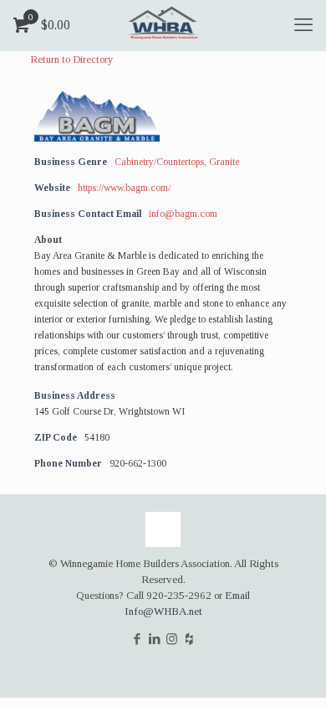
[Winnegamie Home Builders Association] (163, 25)
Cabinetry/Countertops (159, 162)
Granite (224, 162)
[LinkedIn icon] (154, 639)
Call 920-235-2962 (168, 595)
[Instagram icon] (172, 639)
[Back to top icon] (163, 529)
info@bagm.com (183, 214)
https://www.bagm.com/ (124, 188)
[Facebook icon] (136, 639)
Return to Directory (72, 59)
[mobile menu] (303, 25)
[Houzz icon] (189, 639)
